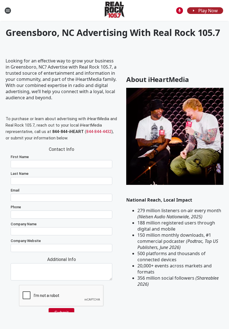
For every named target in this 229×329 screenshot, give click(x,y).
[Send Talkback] (179, 10)
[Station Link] (114, 10)
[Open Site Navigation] (7, 10)
